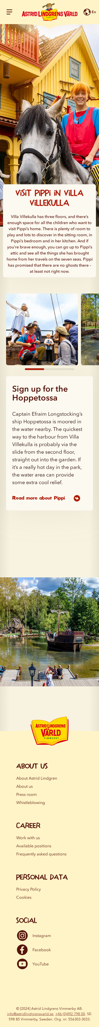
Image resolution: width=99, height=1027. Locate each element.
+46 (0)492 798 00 (70, 1014)
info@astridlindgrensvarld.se (30, 1014)
